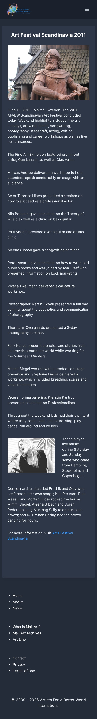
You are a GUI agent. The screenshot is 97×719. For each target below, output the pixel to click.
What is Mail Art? (27, 626)
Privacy (19, 664)
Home (18, 595)
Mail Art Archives (27, 633)
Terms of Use (24, 671)
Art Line (19, 639)
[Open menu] (87, 9)
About (18, 602)
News (17, 608)
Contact (19, 658)
